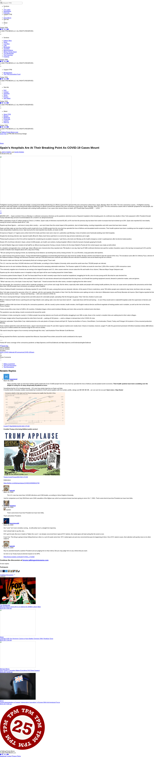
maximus (13, 505)
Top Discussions (9, 367)
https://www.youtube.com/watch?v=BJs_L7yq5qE (19, 557)
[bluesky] (0, 29)
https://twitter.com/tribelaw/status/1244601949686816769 (21, 483)
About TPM (7, 114)
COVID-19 (27, 352)
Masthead (7, 117)
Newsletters (7, 11)
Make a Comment (9, 364)
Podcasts (6, 13)
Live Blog (7, 44)
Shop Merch (7, 18)
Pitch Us (6, 122)
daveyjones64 (14, 523)
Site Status (7, 98)
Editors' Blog (8, 40)
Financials (7, 119)
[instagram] (6, 29)
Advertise (7, 93)
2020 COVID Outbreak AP (8, 352)
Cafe (5, 45)
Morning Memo (8, 50)
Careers (6, 121)
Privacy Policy (16, 756)
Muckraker (7, 47)
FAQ (5, 90)
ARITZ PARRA (6, 152)
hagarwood (13, 379)
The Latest (7, 9)
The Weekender (9, 53)
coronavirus (20, 352)
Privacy (6, 96)
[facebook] (2, 29)
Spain (32, 352)
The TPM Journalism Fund (12, 74)
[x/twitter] (4, 29)
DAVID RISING (19, 152)
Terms (5, 95)
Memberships (8, 72)
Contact (6, 92)
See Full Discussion (10, 365)
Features (6, 56)
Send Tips (3, 134)
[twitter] (4, 754)
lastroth (12, 490)
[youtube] (8, 29)
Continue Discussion (7, 575)
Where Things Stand (10, 52)
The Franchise (8, 55)
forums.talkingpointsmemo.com (35, 560)
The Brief (6, 48)
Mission (6, 116)
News (5, 42)
